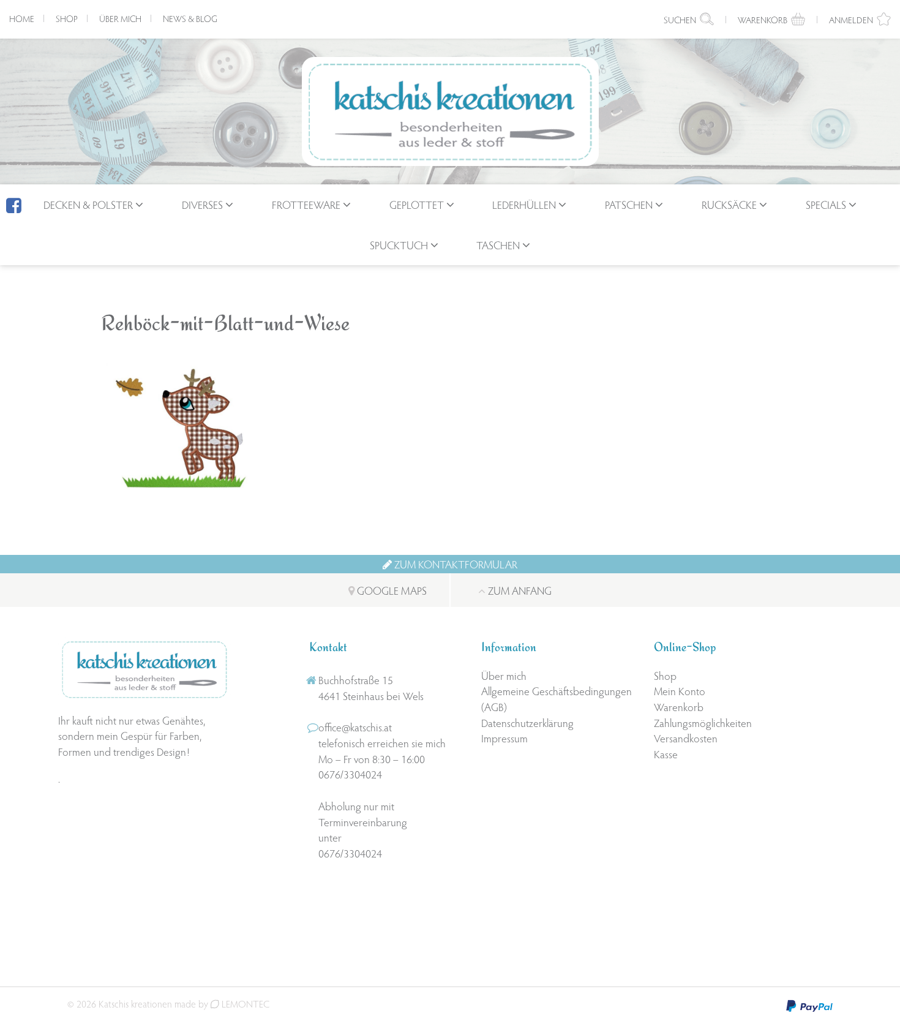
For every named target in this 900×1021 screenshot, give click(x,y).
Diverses (202, 204)
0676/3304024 (350, 774)
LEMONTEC (244, 1003)
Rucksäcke (729, 204)
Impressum (504, 737)
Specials (826, 204)
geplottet (416, 204)
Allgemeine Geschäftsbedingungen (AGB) (556, 698)
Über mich (120, 18)
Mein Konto (679, 690)
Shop (67, 18)
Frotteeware (306, 204)
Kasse (666, 753)
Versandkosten (686, 737)
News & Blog (190, 18)
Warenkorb (678, 706)
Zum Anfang (519, 590)
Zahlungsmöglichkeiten (703, 722)
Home (21, 18)
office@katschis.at (355, 726)
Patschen (629, 204)
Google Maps (390, 590)
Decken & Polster (88, 204)
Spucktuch (399, 244)
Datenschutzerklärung (527, 722)
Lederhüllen (524, 204)
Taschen (498, 244)
